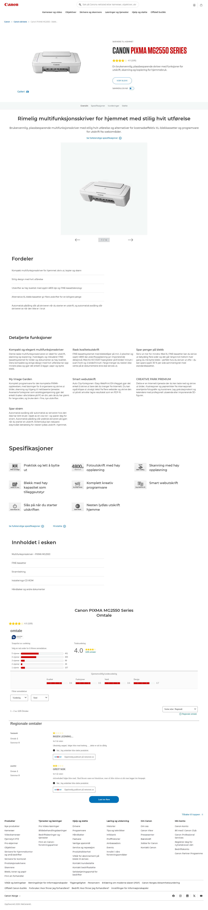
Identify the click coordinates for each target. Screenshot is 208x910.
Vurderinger (113, 106)
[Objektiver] (77, 12)
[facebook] (173, 896)
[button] (77, 239)
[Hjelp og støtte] (148, 12)
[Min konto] (194, 5)
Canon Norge (12, 896)
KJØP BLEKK (122, 81)
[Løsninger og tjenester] (130, 12)
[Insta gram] (180, 896)
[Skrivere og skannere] (103, 12)
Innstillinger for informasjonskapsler (130, 888)
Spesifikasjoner (98, 106)
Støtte (124, 106)
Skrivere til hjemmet (122, 42)
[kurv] (201, 5)
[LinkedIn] (187, 896)
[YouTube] (201, 896)
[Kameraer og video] (63, 12)
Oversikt (84, 106)
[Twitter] (194, 896)
